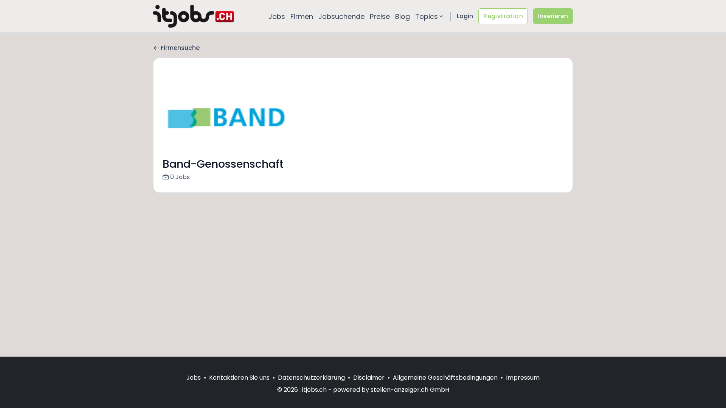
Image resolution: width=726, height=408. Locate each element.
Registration (503, 16)
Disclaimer (369, 377)
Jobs (276, 16)
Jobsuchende (341, 16)
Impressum (523, 377)
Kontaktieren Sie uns (239, 377)
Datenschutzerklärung (311, 377)
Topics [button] (426, 16)
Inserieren (553, 16)
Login (465, 16)
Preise (380, 16)
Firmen (301, 16)
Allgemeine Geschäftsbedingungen (445, 377)
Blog (402, 16)
